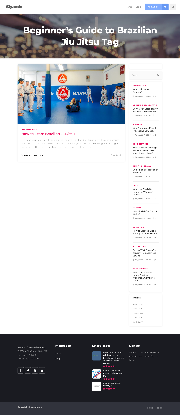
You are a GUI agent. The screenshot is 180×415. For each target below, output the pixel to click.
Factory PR (108, 386)
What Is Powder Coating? (141, 90)
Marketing (138, 227)
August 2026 (139, 304)
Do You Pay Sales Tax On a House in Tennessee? (145, 110)
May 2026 (138, 317)
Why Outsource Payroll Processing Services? (144, 129)
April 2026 (138, 322)
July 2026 (138, 308)
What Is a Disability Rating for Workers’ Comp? (142, 192)
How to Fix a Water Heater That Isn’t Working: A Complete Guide (144, 276)
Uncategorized (29, 129)
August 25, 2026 (142, 157)
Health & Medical (142, 166)
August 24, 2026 (142, 237)
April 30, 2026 (30, 155)
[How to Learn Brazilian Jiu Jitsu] (71, 94)
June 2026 (138, 313)
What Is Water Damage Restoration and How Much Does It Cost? (145, 150)
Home (58, 353)
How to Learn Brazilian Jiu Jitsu (48, 134)
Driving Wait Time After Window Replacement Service (145, 253)
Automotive (139, 246)
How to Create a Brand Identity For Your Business (146, 232)
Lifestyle (138, 105)
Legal (136, 185)
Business (137, 124)
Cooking (137, 208)
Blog (57, 358)
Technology (139, 86)
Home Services (140, 144)
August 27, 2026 (142, 96)
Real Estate (150, 105)
